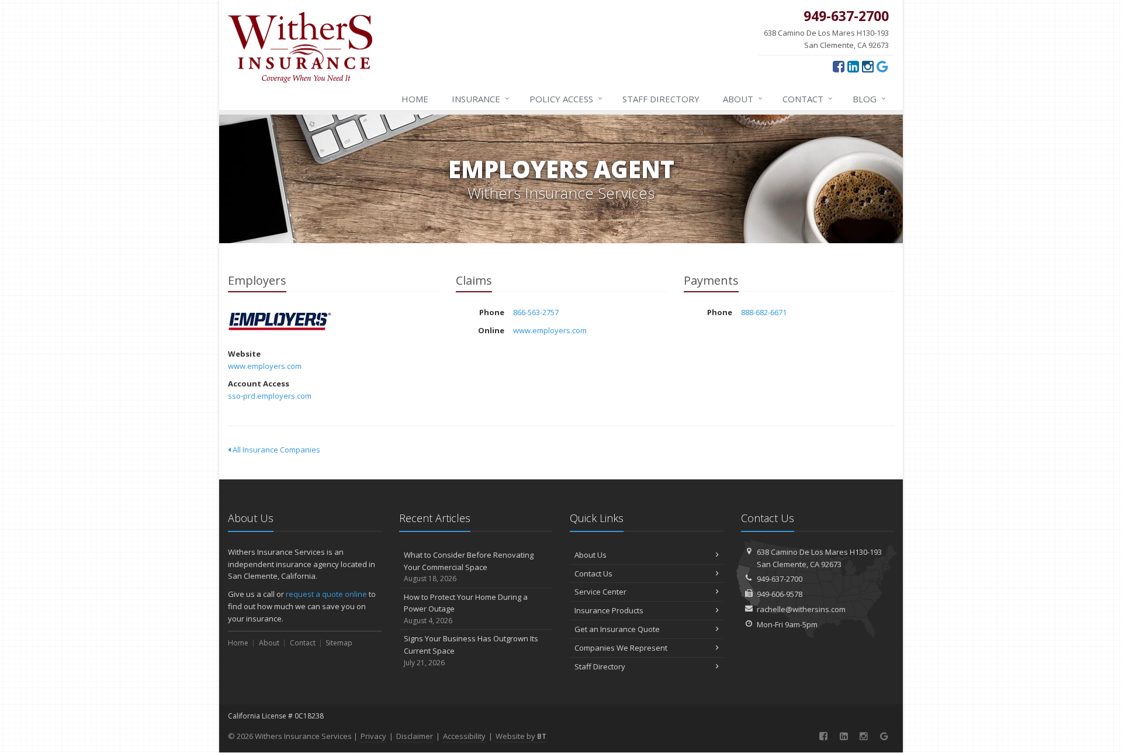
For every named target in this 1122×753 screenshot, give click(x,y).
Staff (660, 99)
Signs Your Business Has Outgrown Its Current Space (471, 650)
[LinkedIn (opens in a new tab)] (853, 66)
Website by (521, 736)
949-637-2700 (779, 579)
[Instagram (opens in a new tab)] (868, 66)
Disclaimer (414, 736)
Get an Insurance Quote (617, 629)
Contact (807, 98)
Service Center (600, 591)
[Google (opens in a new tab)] (882, 66)
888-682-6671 (764, 312)
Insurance (481, 98)
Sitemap (338, 643)
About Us (590, 555)
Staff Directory (599, 666)
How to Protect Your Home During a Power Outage (466, 609)
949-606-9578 (779, 594)
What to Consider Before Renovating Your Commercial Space (469, 567)
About (743, 98)
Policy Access (565, 98)
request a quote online (326, 594)
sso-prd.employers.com (269, 396)
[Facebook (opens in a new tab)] (838, 66)
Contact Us (593, 573)
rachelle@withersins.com (801, 609)
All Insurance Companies (275, 449)
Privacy (373, 736)
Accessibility (464, 736)
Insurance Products (608, 610)
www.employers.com (265, 366)
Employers (280, 322)
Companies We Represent (620, 648)
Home (414, 99)
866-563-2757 (536, 312)
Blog (869, 98)
